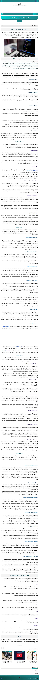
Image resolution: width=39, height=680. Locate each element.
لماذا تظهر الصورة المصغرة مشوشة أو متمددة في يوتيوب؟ (20, 662)
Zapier (37, 170)
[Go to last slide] (3, 648)
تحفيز (36, 671)
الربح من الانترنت (34, 670)
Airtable (22, 347)
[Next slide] (1, 648)
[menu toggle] (37, 1)
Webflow (7, 326)
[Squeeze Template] (37, 678)
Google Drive (28, 170)
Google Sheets (4, 351)
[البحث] (1, 1)
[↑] (19, 677)
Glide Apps (18, 347)
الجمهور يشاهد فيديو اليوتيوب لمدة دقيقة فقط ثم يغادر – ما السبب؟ (7, 662)
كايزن (19, 3)
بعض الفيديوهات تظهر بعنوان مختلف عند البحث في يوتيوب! (33, 662)
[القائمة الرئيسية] (2, 14)
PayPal (34, 170)
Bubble (4, 326)
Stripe (32, 170)
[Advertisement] (19, 9)
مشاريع (36, 673)
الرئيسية (35, 14)
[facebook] (35, 1)
